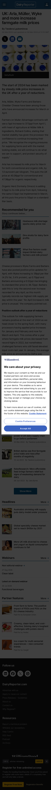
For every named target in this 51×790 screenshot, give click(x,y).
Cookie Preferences (25, 421)
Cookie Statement (37, 413)
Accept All (25, 428)
